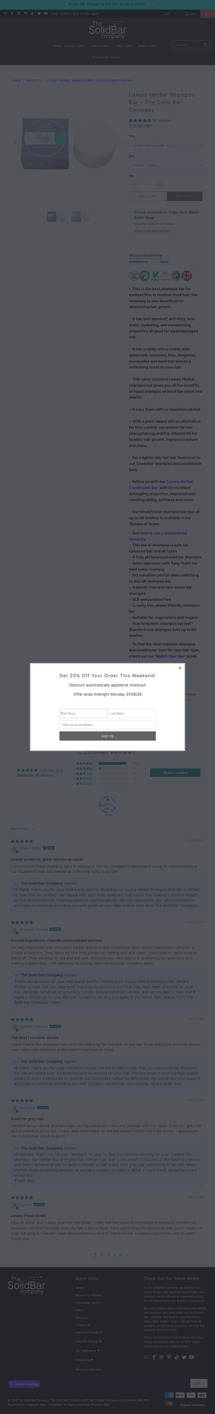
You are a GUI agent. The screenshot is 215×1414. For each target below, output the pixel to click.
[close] (180, 668)
